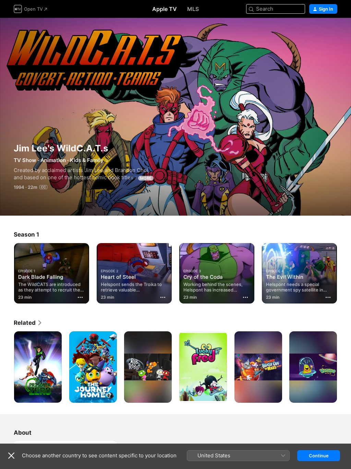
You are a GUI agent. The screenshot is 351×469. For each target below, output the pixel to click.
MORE (146, 178)
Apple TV (164, 8)
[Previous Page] (7, 272)
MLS (193, 8)
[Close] (11, 456)
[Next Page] (344, 272)
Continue (319, 455)
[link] (28, 323)
